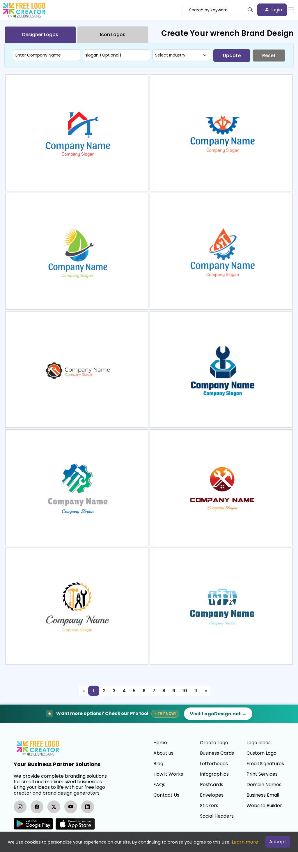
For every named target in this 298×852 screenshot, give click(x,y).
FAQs (159, 784)
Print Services (262, 774)
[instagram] (20, 806)
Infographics (214, 774)
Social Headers (217, 816)
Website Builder (264, 805)
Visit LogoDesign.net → (218, 713)
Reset (269, 55)
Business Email (262, 795)
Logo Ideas (258, 742)
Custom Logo (261, 753)
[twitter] (53, 806)
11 (196, 690)
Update (232, 55)
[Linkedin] (87, 806)
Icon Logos (112, 34)
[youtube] (70, 806)
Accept (277, 841)
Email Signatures (265, 763)
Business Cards (217, 753)
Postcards (211, 784)
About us (163, 753)
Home (160, 742)
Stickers (209, 805)
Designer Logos (40, 34)
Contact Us (166, 795)
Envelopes (212, 795)
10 (184, 690)
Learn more (245, 842)
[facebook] (37, 806)
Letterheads (214, 763)
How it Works (168, 774)
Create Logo (214, 742)
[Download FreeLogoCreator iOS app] (75, 824)
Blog (158, 763)
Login (275, 9)
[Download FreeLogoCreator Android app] (33, 824)
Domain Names (263, 784)
